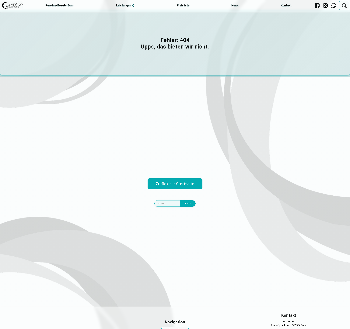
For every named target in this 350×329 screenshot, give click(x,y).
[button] (6, 323)
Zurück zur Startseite (175, 183)
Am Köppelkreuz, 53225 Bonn (288, 325)
